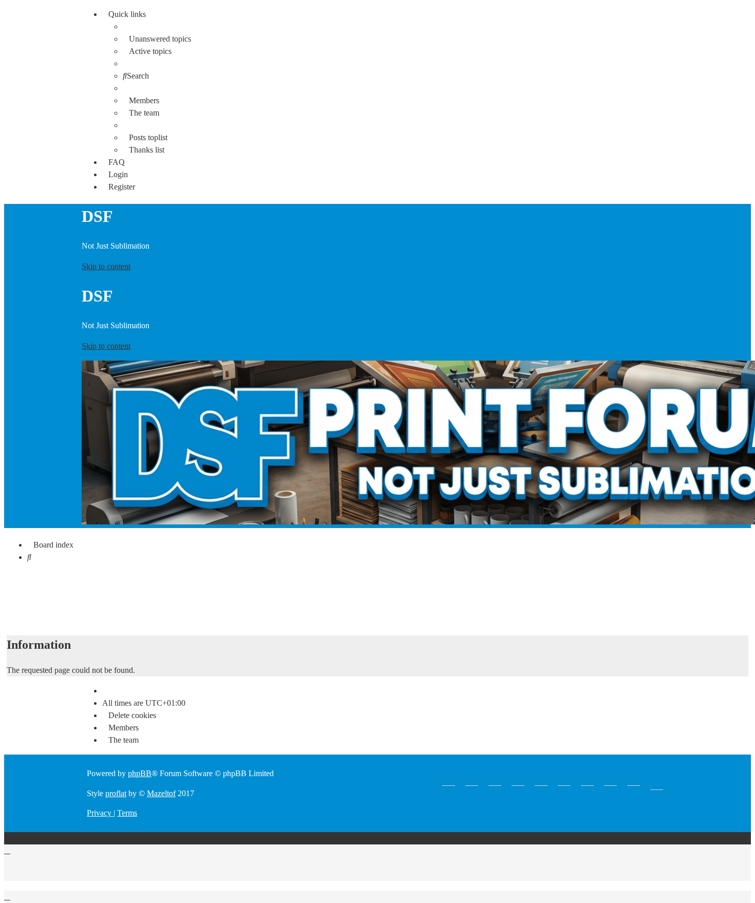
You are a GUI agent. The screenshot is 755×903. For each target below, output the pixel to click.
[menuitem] (157, 38)
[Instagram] (564, 782)
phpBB (140, 773)
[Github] (587, 782)
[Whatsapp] (472, 782)
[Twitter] (495, 782)
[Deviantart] (634, 782)
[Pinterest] (541, 782)
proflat (115, 793)
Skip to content (106, 266)
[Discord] (610, 782)
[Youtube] (449, 782)
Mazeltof (161, 793)
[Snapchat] (518, 782)
